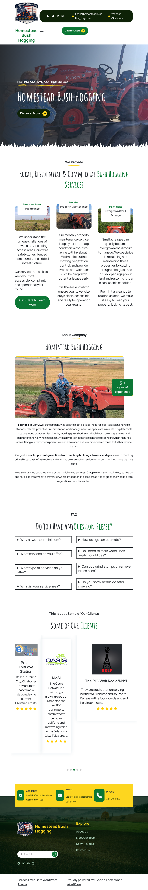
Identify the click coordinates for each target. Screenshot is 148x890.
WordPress (74, 884)
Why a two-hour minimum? (40, 539)
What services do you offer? (41, 554)
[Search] (55, 854)
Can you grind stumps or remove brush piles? (104, 568)
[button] (14, 703)
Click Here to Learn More (32, 302)
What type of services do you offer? (40, 570)
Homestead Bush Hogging (26, 35)
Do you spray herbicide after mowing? (101, 584)
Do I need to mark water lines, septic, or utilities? (102, 553)
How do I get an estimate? (101, 539)
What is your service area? (40, 586)
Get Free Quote (72, 30)
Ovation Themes (105, 880)
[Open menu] (42, 30)
